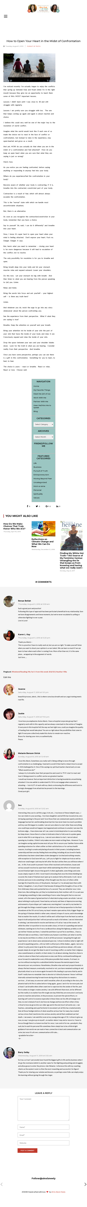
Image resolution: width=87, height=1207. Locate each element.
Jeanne (21, 689)
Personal (37, 490)
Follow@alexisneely (44, 1178)
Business (37, 467)
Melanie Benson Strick (29, 753)
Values (37, 498)
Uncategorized (40, 482)
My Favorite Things (42, 390)
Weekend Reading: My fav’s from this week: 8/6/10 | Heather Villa (39, 672)
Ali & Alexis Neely (58, 1192)
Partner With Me (41, 401)
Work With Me (40, 398)
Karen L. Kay (24, 634)
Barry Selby (23, 1052)
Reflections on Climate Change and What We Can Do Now (42, 543)
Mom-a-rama (39, 486)
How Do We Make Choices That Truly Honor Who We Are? (14, 526)
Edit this (7, 677)
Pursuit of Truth (33, 46)
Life (35, 463)
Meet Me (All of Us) (42, 394)
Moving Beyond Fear (43, 478)
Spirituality (38, 494)
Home (36, 386)
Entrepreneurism (41, 475)
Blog (36, 411)
